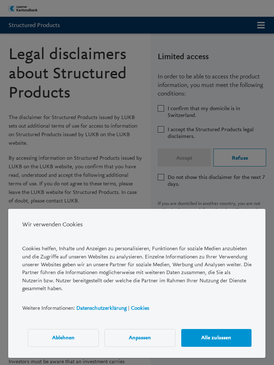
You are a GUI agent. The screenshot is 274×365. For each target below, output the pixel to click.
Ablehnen (63, 337)
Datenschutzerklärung (101, 307)
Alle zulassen (217, 337)
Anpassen (140, 337)
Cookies (140, 307)
